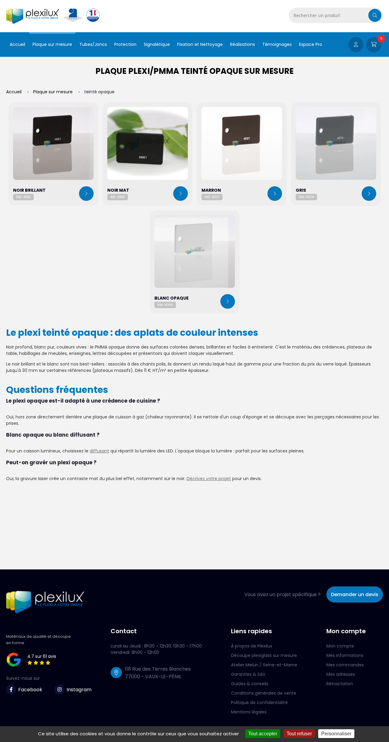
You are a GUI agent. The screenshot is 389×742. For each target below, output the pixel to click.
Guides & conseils (249, 684)
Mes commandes (345, 665)
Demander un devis (354, 594)
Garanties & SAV (248, 674)
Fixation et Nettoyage (200, 44)
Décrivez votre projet (209, 479)
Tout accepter (262, 733)
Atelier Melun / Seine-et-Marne (264, 665)
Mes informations (344, 655)
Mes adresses (340, 674)
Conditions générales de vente (263, 693)
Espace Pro (310, 44)
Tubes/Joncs (93, 44)
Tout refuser (299, 733)
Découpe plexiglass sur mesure (264, 655)
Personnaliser (336, 733)
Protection (125, 44)
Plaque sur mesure (52, 44)
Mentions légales (249, 712)
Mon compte (340, 646)
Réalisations (242, 44)
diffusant (99, 451)
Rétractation (339, 684)
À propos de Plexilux (251, 646)
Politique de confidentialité (259, 702)
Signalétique (157, 44)
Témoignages (277, 44)
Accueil (17, 44)
